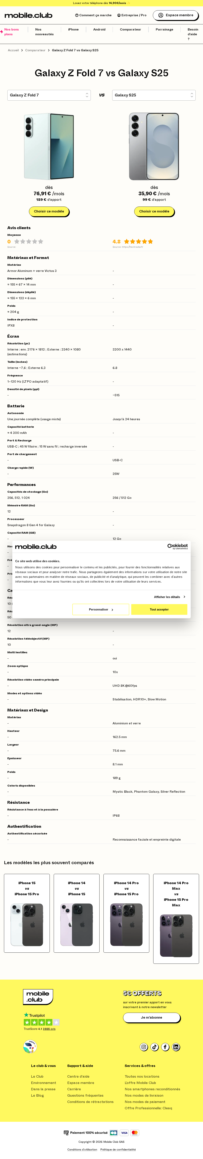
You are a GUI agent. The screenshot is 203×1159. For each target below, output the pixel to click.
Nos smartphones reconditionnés (152, 1089)
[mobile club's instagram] (144, 1047)
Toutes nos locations (142, 1076)
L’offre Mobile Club (140, 1083)
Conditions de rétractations (90, 1102)
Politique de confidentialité (118, 1149)
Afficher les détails (167, 596)
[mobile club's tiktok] (154, 1047)
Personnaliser (98, 609)
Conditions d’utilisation (82, 1149)
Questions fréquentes (85, 1095)
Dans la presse (43, 1089)
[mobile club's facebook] (165, 1047)
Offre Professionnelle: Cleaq (148, 1108)
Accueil (13, 50)
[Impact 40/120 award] (30, 1046)
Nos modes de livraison (144, 1095)
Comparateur (35, 50)
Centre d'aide (78, 1076)
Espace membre (80, 1083)
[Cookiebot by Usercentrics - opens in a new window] (170, 547)
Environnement (43, 1083)
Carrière (74, 1089)
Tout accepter (159, 609)
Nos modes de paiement (145, 1102)
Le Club (37, 1076)
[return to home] (28, 15)
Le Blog (37, 1095)
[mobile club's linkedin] (176, 1047)
